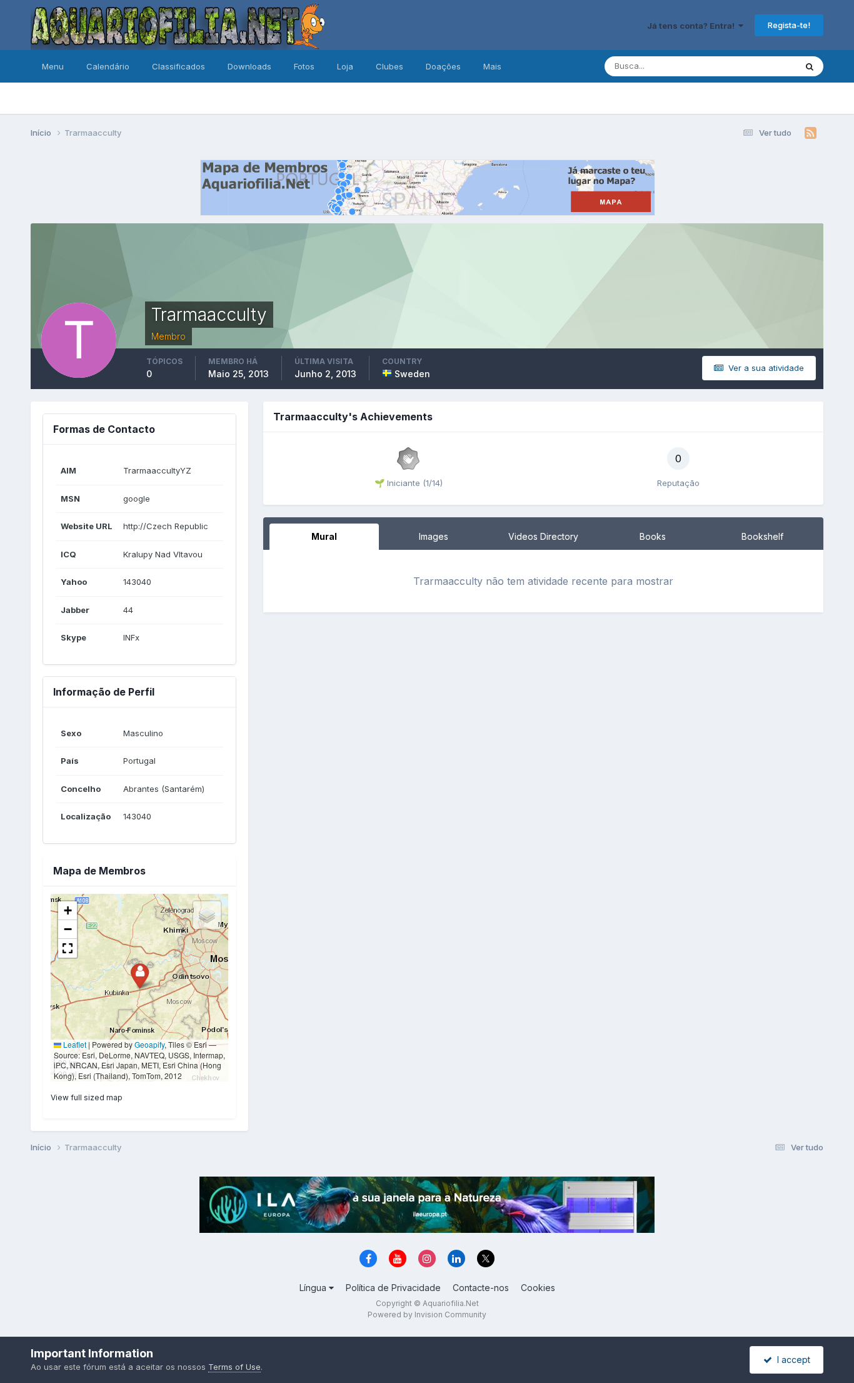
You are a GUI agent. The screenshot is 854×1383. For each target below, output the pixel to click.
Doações (443, 66)
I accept (791, 1359)
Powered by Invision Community (427, 1314)
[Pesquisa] (809, 66)
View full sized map (87, 1097)
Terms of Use (234, 1367)
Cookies (538, 1287)
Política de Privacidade (393, 1287)
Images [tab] (433, 536)
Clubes (389, 66)
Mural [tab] (324, 536)
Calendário (107, 66)
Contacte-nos (481, 1287)
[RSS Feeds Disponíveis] (810, 133)
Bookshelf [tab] (762, 536)
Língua (314, 1287)
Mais (492, 66)
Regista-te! (789, 25)
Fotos (304, 66)
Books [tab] (653, 536)
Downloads (249, 66)
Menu (53, 66)
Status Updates (750, 66)
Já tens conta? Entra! (692, 26)
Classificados (178, 66)
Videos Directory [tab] (543, 536)
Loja (345, 66)
